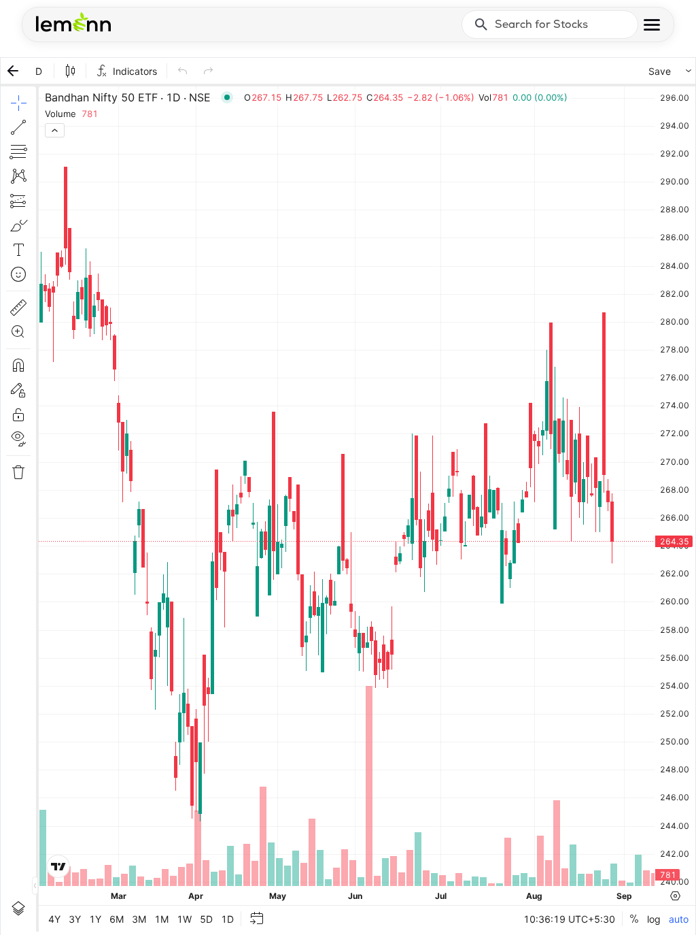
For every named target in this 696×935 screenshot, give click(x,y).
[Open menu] (652, 24)
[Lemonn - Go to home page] (73, 22)
